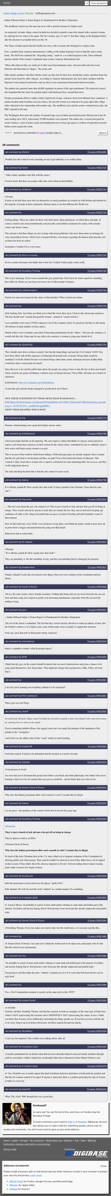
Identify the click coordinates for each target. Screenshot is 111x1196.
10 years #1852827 (97, 609)
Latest (15, 1140)
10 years (41, 132)
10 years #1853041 (97, 1046)
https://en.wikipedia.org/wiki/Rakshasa (36, 382)
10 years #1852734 (97, 189)
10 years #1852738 (97, 212)
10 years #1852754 (97, 344)
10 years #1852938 (97, 762)
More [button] (102, 132)
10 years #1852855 (97, 657)
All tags (24, 1140)
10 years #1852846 (97, 641)
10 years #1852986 (97, 955)
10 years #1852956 (97, 876)
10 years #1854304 (97, 1089)
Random (68, 1140)
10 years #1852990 (97, 1000)
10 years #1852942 (97, 787)
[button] (87, 3)
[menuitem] (99, 3)
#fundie (30, 13)
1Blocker (13, 1185)
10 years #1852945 (97, 803)
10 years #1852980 (97, 920)
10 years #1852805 (97, 542)
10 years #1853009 (97, 1031)
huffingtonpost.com (45, 13)
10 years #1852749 (97, 306)
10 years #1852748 (97, 290)
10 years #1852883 (97, 680)
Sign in (71, 1121)
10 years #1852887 (97, 695)
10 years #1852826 (97, 586)
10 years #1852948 (97, 818)
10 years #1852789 (97, 433)
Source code (9, 1149)
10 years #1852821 (97, 567)
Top (77, 1140)
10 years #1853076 (97, 1066)
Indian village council (14, 13)
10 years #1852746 (97, 270)
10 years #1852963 (97, 897)
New (83, 1140)
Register (82, 1121)
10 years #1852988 (97, 984)
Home (6, 1140)
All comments (37, 1140)
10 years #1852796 (97, 480)
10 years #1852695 (97, 152)
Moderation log (54, 1140)
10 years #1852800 (97, 499)
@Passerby (10, 826)
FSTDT (7, 3)
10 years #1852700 (97, 167)
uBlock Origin (16, 1181)
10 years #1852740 (97, 255)
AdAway (13, 1189)
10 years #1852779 (97, 418)
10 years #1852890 (97, 711)
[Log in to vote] (8, 133)
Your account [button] (98, 3)
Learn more (36, 1175)
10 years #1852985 (97, 936)
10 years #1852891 (97, 746)
